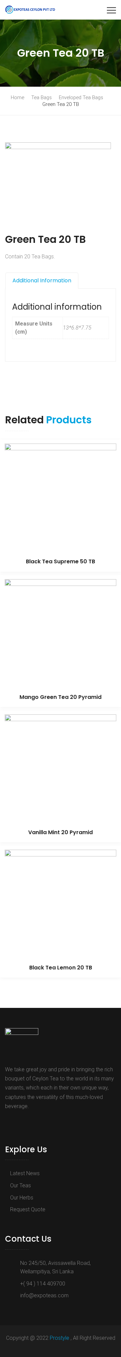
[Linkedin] (37, 1122)
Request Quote (27, 1209)
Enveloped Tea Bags (81, 97)
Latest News (25, 1173)
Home (17, 97)
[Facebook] (8, 1122)
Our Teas (20, 1185)
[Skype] (28, 1122)
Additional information (41, 280)
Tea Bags (41, 97)
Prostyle (60, 1338)
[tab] (41, 281)
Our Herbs (21, 1197)
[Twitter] (17, 1122)
